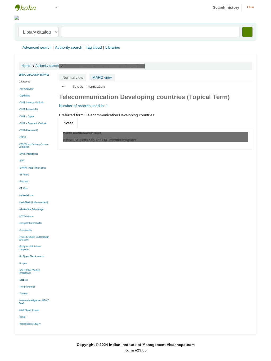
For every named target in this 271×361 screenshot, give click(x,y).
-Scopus (23, 263)
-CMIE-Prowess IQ (28, 130)
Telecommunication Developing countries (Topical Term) (104, 66)
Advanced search (37, 47)
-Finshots (23, 181)
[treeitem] (85, 86)
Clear (250, 7)
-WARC (22, 317)
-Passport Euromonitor (30, 223)
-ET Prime (24, 174)
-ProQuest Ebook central (31, 256)
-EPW (22, 160)
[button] (44, 7)
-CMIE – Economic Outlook (33, 123)
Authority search (68, 47)
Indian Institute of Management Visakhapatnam (28, 7)
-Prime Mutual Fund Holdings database (34, 238)
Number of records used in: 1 (83, 106)
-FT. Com (23, 188)
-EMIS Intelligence (28, 153)
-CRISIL (22, 137)
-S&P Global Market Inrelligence (29, 271)
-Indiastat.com (26, 195)
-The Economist (27, 286)
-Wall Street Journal (29, 310)
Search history (226, 7)
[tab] (68, 123)
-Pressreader (25, 230)
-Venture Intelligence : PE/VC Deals (34, 302)
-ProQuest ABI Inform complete (30, 248)
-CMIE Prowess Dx (28, 109)
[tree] (155, 86)
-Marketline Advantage (31, 209)
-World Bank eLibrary (30, 324)
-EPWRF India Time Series (32, 167)
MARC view (102, 77)
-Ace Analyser (26, 88)
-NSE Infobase (26, 216)
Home (25, 66)
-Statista (23, 280)
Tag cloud (94, 47)
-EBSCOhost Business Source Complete (33, 146)
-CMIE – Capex (26, 116)
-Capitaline (24, 95)
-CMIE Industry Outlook (31, 102)
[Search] (247, 32)
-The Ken (23, 293)
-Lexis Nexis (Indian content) (33, 202)
